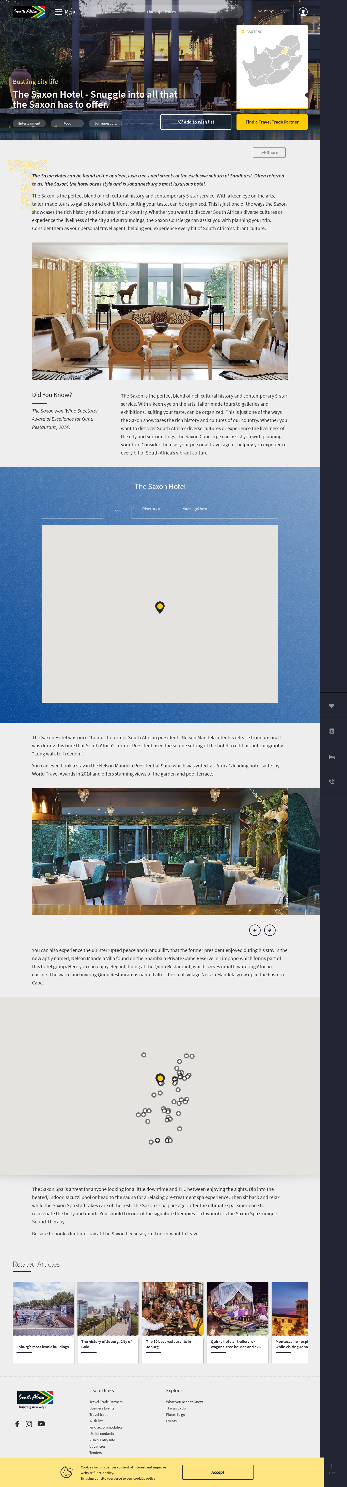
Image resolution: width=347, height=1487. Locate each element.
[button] (160, 607)
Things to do (176, 1408)
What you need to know (184, 1401)
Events (171, 1420)
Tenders (95, 1452)
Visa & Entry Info (102, 1439)
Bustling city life (35, 81)
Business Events (101, 1408)
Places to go (175, 1414)
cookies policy (144, 1478)
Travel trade (98, 1414)
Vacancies (97, 1446)
